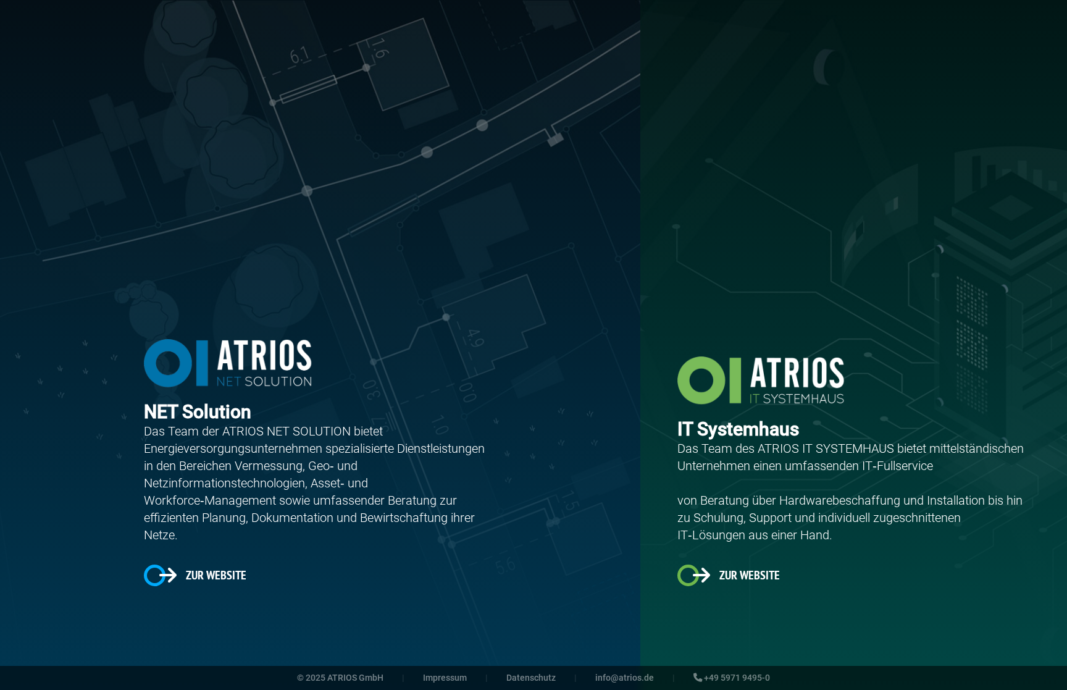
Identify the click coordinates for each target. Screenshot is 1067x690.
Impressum (445, 678)
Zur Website (216, 575)
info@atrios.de (624, 678)
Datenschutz (531, 678)
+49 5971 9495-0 (736, 678)
